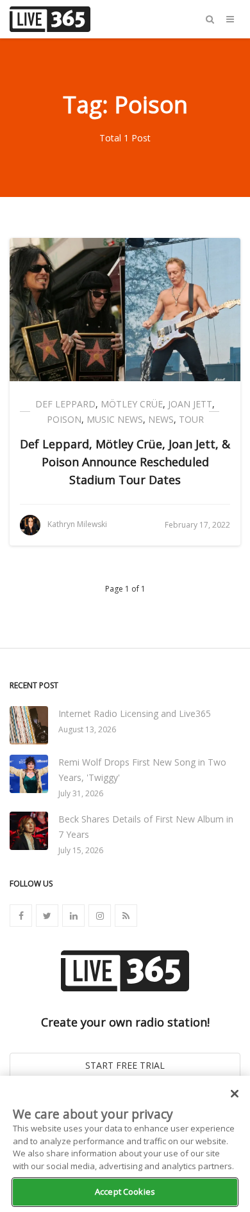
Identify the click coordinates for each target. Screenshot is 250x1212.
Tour (191, 419)
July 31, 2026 (80, 793)
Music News (115, 419)
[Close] (235, 1094)
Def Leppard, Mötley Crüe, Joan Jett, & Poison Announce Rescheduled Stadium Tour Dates (125, 461)
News (161, 419)
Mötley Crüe (132, 404)
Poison (64, 419)
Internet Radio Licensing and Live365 (134, 713)
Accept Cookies (125, 1191)
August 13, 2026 (87, 729)
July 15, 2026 (80, 850)
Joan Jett (190, 404)
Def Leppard (65, 404)
